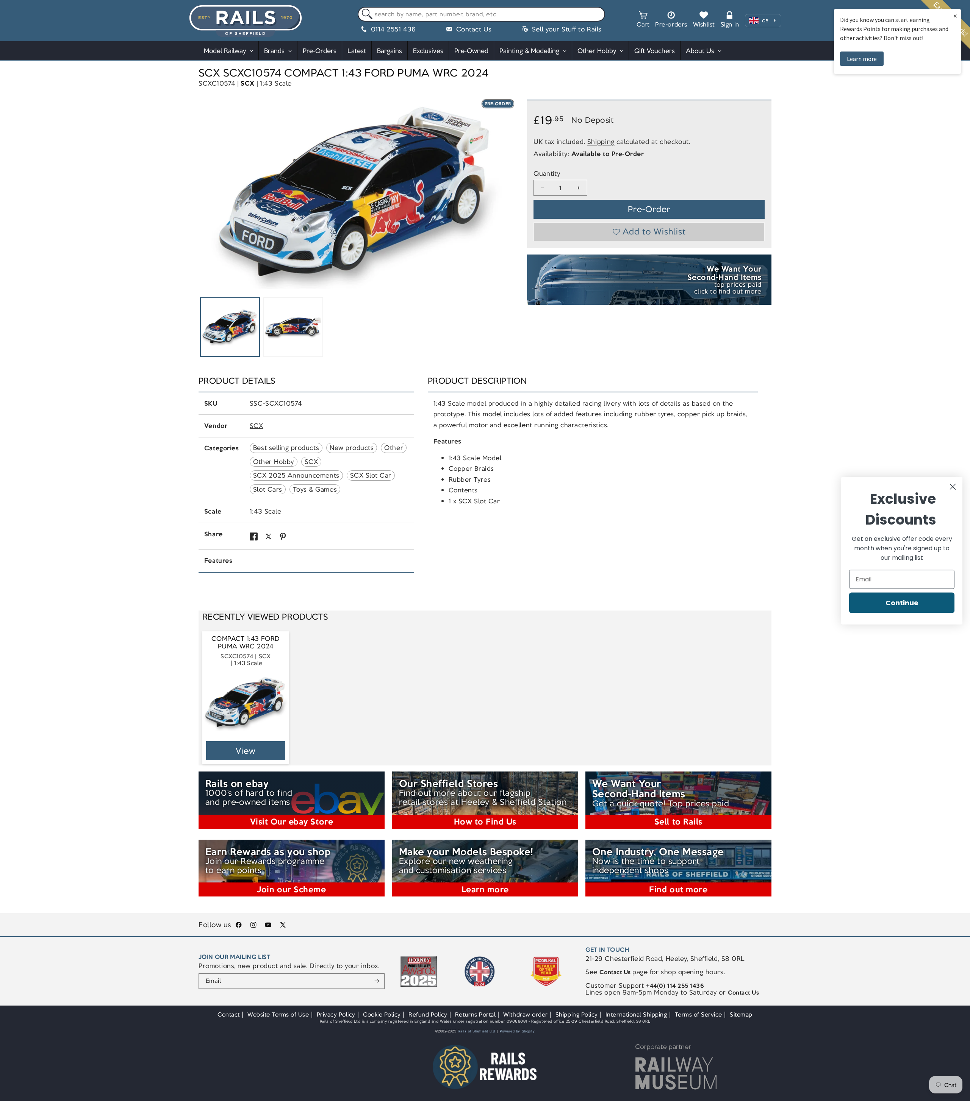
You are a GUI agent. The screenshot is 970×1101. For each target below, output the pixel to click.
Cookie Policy (382, 1014)
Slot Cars (267, 489)
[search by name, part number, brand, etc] (365, 14)
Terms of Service (698, 1014)
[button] (643, 20)
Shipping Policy (576, 1014)
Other (393, 447)
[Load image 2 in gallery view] (293, 327)
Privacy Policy (336, 1014)
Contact (228, 1014)
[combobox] (481, 14)
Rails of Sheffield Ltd (476, 1031)
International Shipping (636, 1014)
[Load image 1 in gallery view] (230, 327)
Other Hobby (273, 461)
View (246, 751)
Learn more (862, 58)
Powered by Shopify (517, 1031)
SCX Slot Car (370, 475)
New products (352, 447)
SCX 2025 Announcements (296, 475)
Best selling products (286, 447)
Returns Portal (475, 1014)
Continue (902, 602)
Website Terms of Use (278, 1014)
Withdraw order (525, 1014)
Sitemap (741, 1014)
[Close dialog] (952, 486)
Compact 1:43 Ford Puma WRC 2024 (245, 642)
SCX (248, 83)
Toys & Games (315, 489)
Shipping (601, 141)
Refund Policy (427, 1014)
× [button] (955, 15)
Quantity (547, 173)
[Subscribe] (376, 981)
